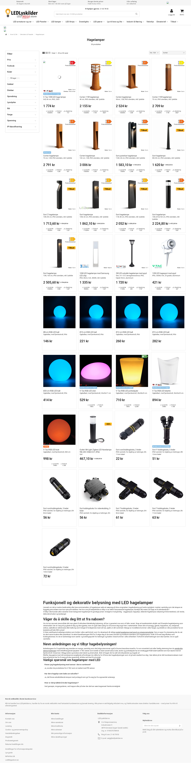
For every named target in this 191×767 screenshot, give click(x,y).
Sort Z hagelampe (57, 216)
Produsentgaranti (11, 741)
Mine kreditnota (57, 726)
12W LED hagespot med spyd (166, 274)
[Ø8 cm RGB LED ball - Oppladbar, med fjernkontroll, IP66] (59, 312)
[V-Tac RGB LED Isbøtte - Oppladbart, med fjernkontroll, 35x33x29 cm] (168, 371)
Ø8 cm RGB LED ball (55, 333)
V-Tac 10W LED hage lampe (54, 98)
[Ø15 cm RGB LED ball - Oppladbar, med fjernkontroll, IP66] (168, 312)
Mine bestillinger (57, 719)
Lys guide (8, 753)
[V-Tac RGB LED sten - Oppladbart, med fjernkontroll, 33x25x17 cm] (96, 371)
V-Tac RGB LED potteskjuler (131, 392)
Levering (8, 726)
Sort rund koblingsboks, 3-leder (131, 452)
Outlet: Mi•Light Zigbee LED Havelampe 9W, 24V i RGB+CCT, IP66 (95, 452)
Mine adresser (56, 730)
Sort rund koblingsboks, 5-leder (58, 569)
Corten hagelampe (130, 98)
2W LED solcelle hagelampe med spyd (131, 275)
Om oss (8, 722)
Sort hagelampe (166, 157)
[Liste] (46, 53)
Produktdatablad (70, 65)
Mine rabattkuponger (59, 737)
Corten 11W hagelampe (92, 98)
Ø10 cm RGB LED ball (92, 333)
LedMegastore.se (12, 760)
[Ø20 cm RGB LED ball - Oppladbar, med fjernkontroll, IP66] (59, 371)
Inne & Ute (13, 34)
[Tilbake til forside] (6, 34)
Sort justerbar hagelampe (130, 157)
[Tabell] (49, 53)
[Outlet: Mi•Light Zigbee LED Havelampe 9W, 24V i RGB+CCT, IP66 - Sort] (96, 430)
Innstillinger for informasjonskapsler (18, 749)
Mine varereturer (57, 722)
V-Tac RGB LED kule (56, 451)
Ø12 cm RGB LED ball (128, 333)
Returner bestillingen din (14, 744)
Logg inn (171, 15)
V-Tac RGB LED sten (95, 392)
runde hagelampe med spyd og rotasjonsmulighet (134, 632)
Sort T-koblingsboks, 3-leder (131, 510)
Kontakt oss (9, 719)
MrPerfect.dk (10, 756)
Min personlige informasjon (61, 733)
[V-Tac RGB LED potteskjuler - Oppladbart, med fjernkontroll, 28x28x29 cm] (132, 371)
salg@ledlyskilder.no (115, 738)
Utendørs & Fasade (26, 34)
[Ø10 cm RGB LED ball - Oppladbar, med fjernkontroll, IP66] (96, 312)
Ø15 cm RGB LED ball (164, 333)
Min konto (55, 714)
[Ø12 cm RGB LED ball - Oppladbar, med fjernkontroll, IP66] (132, 312)
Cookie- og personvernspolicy (16, 730)
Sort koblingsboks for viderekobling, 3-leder (95, 511)
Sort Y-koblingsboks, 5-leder (167, 452)
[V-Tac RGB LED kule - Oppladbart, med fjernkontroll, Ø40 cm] (59, 430)
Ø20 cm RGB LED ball (55, 392)
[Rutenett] (43, 53)
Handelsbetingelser (12, 733)
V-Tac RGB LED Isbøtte (167, 392)
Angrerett (8, 737)
